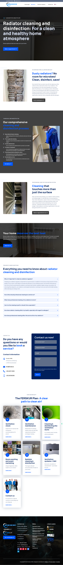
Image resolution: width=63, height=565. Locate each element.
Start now (7, 245)
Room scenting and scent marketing (38, 536)
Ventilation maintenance (37, 528)
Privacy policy (52, 561)
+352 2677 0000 (10, 0)
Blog (33, 546)
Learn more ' (9, 436)
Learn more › (28, 436)
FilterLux (34, 544)
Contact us (50, 4)
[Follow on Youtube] (26, 549)
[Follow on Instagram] (21, 549)
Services (33, 4)
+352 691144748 (10, 375)
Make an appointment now (39, 212)
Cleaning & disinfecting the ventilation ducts (38, 531)
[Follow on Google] (28, 549)
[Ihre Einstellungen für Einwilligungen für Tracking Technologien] (62, 424)
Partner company (41, 4)
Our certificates (9, 537)
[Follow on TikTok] (23, 549)
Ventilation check (36, 526)
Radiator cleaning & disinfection (36, 539)
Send (37, 374)
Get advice (7, 164)
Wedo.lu (47, 561)
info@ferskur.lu (10, 366)
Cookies (58, 561)
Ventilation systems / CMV (38, 533)
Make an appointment (10, 49)
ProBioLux (34, 542)
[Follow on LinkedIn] (18, 551)
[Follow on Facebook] (18, 549)
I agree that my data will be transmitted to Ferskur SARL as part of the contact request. (45, 370)
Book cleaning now (38, 100)
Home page (27, 4)
